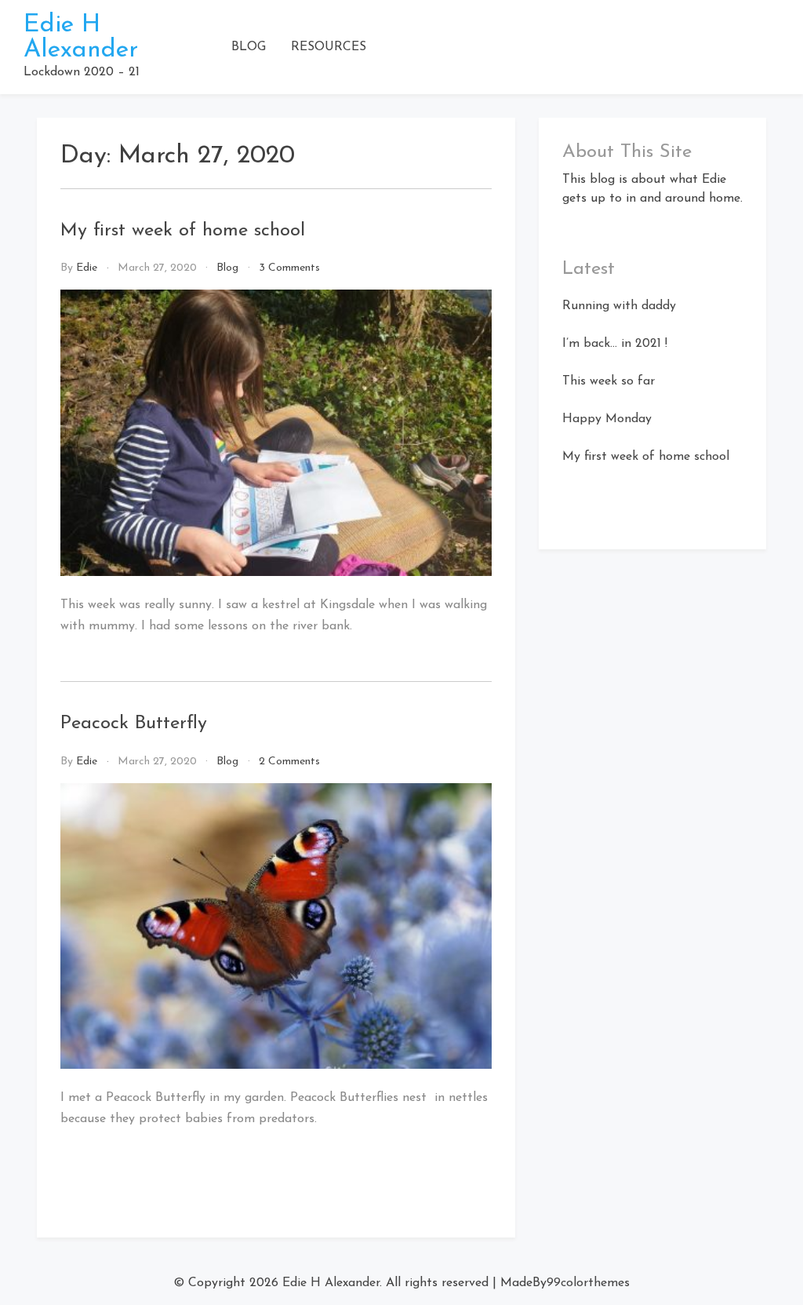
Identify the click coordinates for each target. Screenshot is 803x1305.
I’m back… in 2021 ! (614, 343)
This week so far (608, 381)
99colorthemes (588, 1283)
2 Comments (289, 761)
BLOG (248, 47)
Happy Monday (607, 419)
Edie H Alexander (81, 38)
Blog (227, 268)
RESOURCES (328, 47)
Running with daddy (619, 306)
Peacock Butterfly (133, 723)
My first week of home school (182, 230)
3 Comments (289, 268)
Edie (86, 268)
